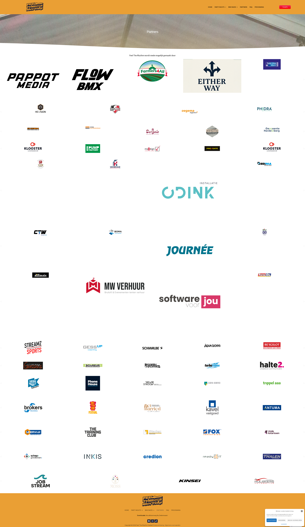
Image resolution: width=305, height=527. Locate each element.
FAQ (251, 7)
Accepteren (271, 520)
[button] (302, 511)
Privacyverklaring (158, 525)
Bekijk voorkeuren (295, 520)
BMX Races (232, 7)
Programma (259, 7)
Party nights (219, 7)
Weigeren (281, 520)
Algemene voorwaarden (172, 525)
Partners (243, 7)
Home (210, 7)
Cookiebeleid (284, 524)
